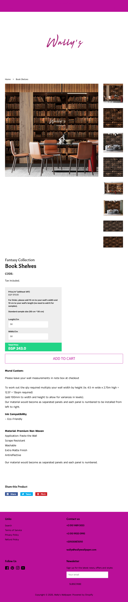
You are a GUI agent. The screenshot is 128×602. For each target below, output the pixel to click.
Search (8, 525)
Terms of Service (13, 530)
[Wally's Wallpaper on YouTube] (23, 568)
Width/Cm (13, 331)
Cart (120, 8)
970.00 (16, 294)
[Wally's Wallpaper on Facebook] (7, 568)
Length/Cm (13, 319)
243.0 (21, 348)
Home (8, 79)
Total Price (13, 345)
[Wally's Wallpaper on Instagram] (18, 568)
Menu (12, 8)
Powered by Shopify (82, 595)
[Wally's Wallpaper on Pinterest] (12, 568)
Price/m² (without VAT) (19, 291)
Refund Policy (12, 539)
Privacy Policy (12, 535)
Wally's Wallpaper (62, 595)
